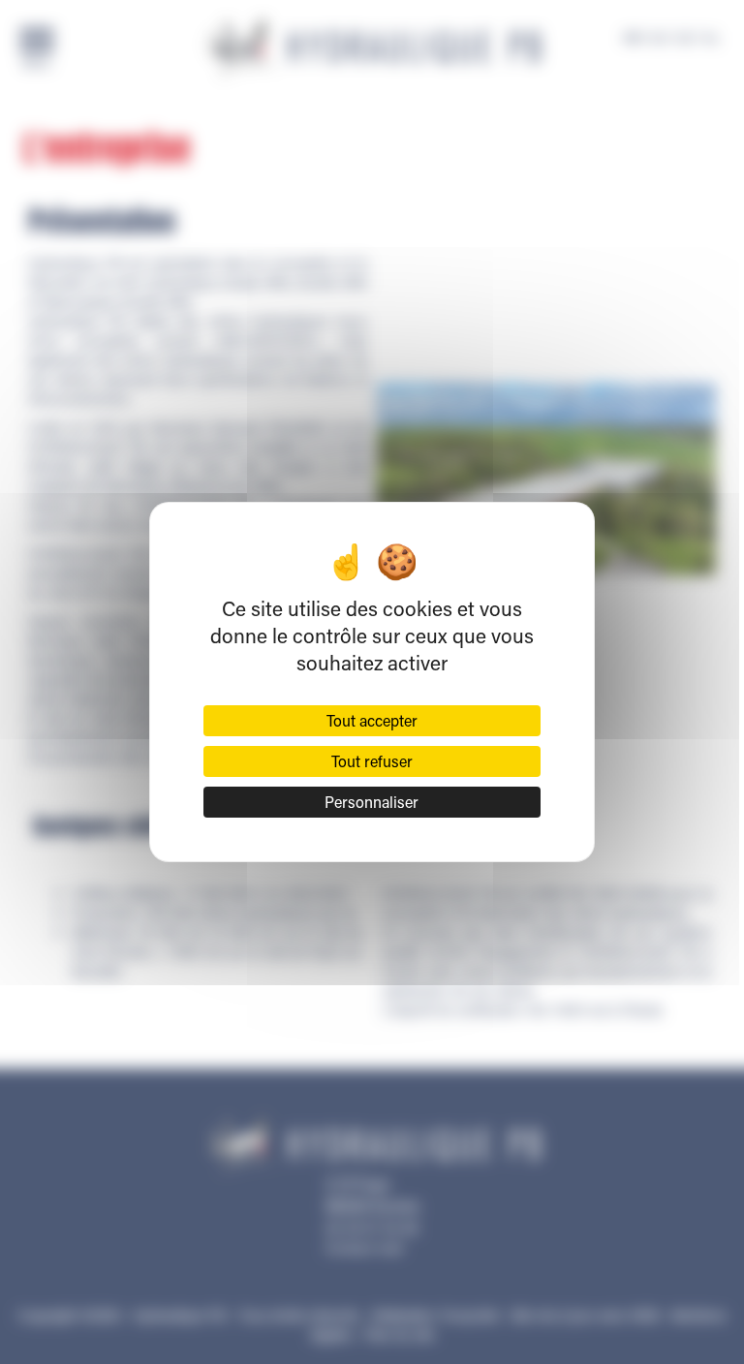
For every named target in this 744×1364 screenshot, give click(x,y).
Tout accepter (372, 720)
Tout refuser (372, 761)
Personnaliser (371, 801)
